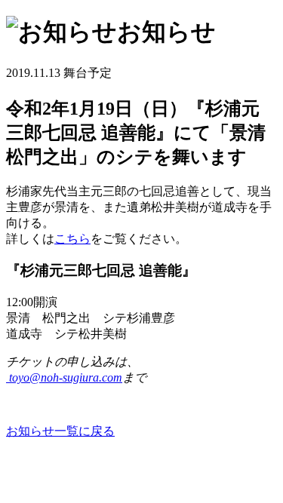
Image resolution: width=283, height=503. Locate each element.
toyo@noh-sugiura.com (65, 377)
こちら (72, 238)
